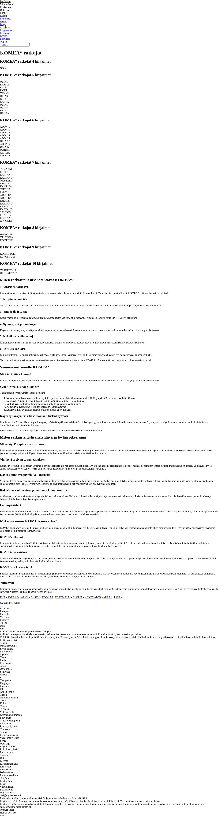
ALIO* (25, 597)
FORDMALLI (62, 597)
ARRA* (107, 597)
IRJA (2, 597)
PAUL (117, 597)
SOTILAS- (13, 597)
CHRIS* (35, 597)
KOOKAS (47, 597)
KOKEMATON (93, 597)
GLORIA (77, 597)
